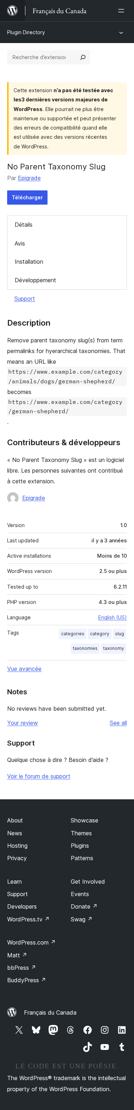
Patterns (82, 858)
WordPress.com (31, 942)
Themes (81, 833)
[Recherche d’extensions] (83, 57)
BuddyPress (26, 980)
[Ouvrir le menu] (122, 10)
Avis (20, 243)
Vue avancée (24, 668)
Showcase (84, 820)
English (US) (112, 617)
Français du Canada (50, 1012)
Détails (24, 224)
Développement (35, 280)
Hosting (17, 845)
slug (119, 633)
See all (118, 722)
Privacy (17, 858)
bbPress (21, 967)
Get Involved (88, 881)
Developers (22, 906)
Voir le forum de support (38, 776)
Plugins (80, 845)
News (14, 833)
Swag (82, 919)
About (15, 820)
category (99, 633)
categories (72, 633)
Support (24, 298)
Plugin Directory (26, 32)
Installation (29, 261)
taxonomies (85, 648)
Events (80, 894)
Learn (14, 881)
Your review (22, 722)
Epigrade (29, 178)
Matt (17, 955)
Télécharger (27, 197)
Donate (84, 906)
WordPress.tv (28, 919)
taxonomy (113, 648)
